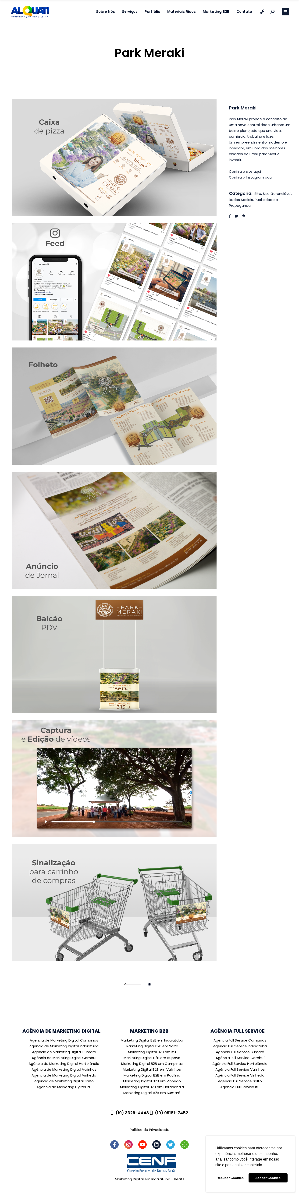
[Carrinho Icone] (262, 11)
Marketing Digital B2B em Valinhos (152, 1069)
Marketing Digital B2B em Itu (152, 1051)
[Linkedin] (156, 1144)
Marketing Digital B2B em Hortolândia (152, 1086)
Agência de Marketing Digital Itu (63, 1086)
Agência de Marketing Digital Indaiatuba (64, 1046)
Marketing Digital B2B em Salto (152, 1046)
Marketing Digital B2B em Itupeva (152, 1057)
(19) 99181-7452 (171, 1113)
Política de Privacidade (149, 1129)
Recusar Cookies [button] (230, 1178)
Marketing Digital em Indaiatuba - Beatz (149, 1179)
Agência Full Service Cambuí (240, 1057)
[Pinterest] (243, 216)
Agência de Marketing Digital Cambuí (64, 1057)
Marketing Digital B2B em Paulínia (152, 1075)
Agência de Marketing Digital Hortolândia (63, 1063)
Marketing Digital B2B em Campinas (152, 1063)
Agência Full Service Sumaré (240, 1051)
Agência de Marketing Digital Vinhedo (64, 1075)
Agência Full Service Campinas (240, 1040)
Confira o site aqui (245, 171)
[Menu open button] (285, 11)
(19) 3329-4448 (132, 1113)
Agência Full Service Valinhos (240, 1069)
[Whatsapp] (184, 1144)
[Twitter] (236, 216)
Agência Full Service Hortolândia (239, 1063)
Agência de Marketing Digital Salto (64, 1081)
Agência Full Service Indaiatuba (240, 1046)
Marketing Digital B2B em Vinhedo (152, 1081)
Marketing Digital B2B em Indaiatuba (152, 1040)
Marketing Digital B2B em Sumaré (151, 1092)
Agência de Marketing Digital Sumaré (64, 1051)
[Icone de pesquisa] (272, 11)
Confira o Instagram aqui (250, 177)
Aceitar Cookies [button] (268, 1178)
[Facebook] (230, 216)
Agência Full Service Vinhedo (239, 1075)
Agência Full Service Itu (240, 1086)
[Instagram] (128, 1144)
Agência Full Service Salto (240, 1081)
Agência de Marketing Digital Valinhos (64, 1069)
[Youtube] (142, 1144)
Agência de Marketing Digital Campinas (64, 1040)
